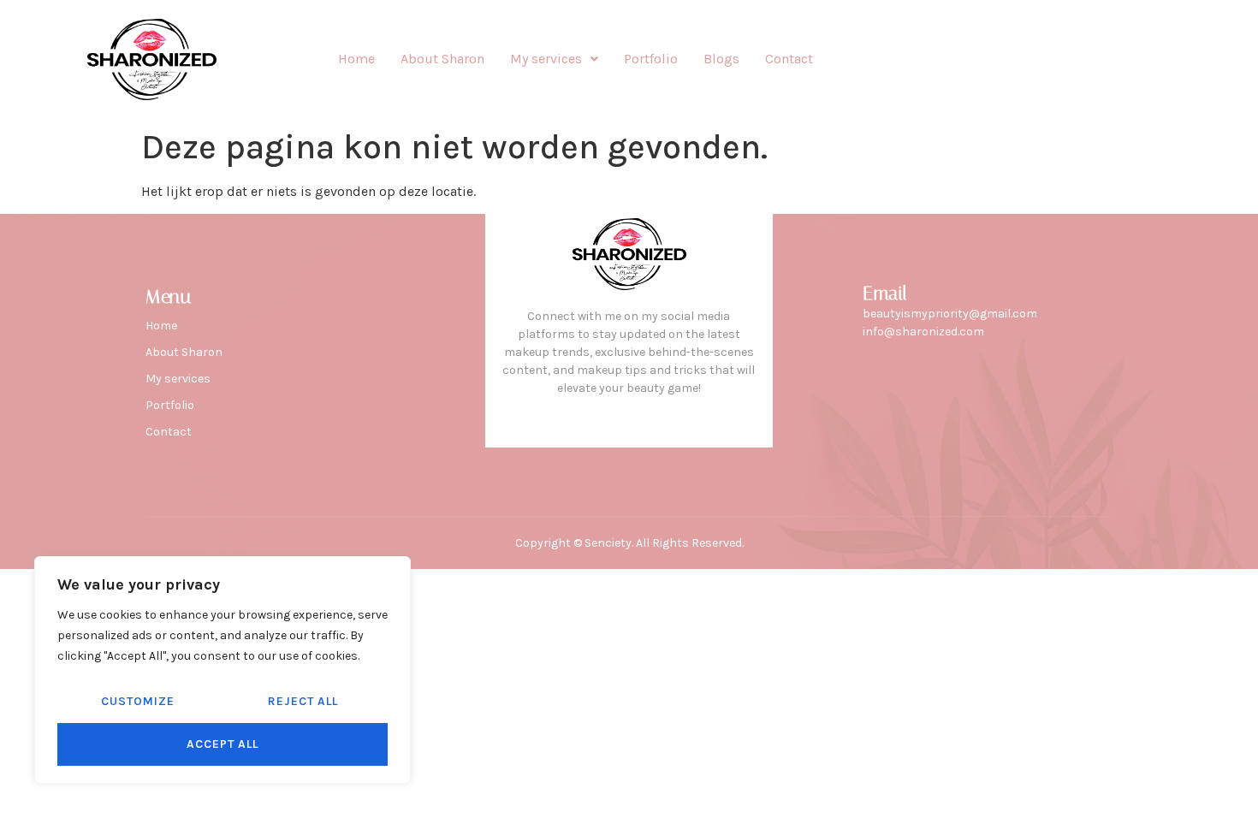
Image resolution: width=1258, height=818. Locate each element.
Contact (789, 58)
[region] (222, 670)
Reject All (303, 701)
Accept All (222, 744)
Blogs (721, 58)
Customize (138, 701)
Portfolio (651, 58)
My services (546, 58)
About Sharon (442, 58)
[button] (554, 59)
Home (356, 58)
